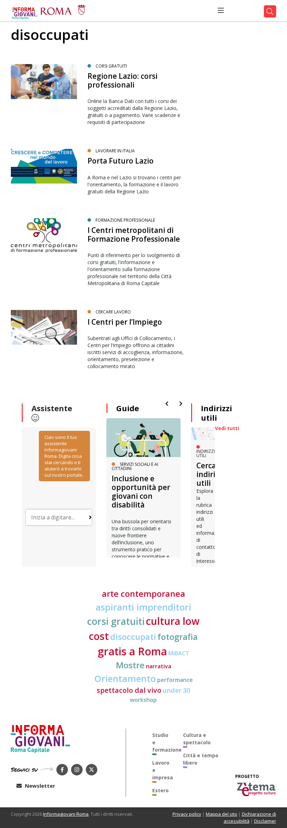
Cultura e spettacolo (197, 739)
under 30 (176, 690)
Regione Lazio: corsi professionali (123, 80)
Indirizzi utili (216, 412)
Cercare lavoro (113, 312)
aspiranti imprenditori (143, 607)
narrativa (158, 666)
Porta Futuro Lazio (121, 161)
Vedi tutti (227, 428)
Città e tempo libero (200, 759)
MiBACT (178, 653)
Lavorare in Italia (115, 151)
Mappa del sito (221, 814)
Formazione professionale (125, 220)
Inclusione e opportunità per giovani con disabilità (141, 492)
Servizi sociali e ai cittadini (135, 466)
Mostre (130, 665)
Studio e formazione (162, 742)
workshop (143, 700)
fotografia (178, 636)
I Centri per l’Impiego (125, 322)
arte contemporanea (143, 593)
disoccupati (133, 636)
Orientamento (125, 678)
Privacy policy (187, 814)
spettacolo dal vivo (129, 690)
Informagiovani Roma (66, 814)
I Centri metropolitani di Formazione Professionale (134, 234)
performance (175, 680)
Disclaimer (265, 821)
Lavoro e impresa (162, 770)
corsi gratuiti (111, 66)
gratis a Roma (132, 651)
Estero (160, 790)
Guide (127, 408)
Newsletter (39, 785)
